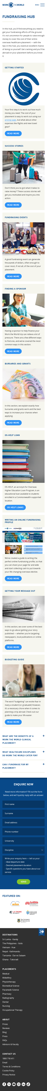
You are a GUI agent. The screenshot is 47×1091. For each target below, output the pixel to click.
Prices (5, 1024)
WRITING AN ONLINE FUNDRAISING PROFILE (23, 521)
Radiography (8, 998)
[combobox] (23, 841)
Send (23, 881)
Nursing (6, 1006)
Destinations (10, 934)
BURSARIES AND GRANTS (17, 363)
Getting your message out (20, 591)
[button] (42, 5)
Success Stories (14, 146)
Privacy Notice (8, 1074)
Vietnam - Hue (8, 947)
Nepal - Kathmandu (11, 951)
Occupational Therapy (12, 1010)
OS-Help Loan (12, 435)
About (6, 1019)
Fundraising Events (16, 217)
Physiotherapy (9, 981)
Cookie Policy (8, 1070)
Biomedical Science (10, 985)
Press (4, 1036)
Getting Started (14, 67)
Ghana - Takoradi (10, 959)
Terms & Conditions (11, 1066)
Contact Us (9, 1054)
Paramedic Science (10, 989)
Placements (9, 969)
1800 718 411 (8, 1058)
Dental (5, 1002)
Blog (4, 1032)
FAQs (4, 1040)
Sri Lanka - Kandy (10, 939)
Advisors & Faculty (10, 1044)
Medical (5, 973)
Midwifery (6, 977)
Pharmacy (6, 994)
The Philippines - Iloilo (12, 943)
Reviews (6, 1028)
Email (4, 1062)
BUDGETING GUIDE (14, 659)
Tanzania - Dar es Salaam (13, 955)
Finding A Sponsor (15, 289)
